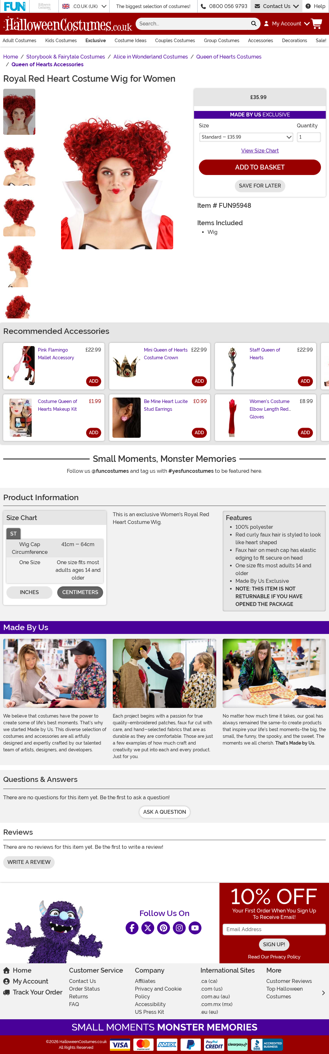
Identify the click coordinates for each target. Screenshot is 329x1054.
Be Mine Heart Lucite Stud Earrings (166, 405)
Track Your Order (37, 992)
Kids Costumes (61, 40)
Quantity (307, 126)
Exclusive (95, 40)
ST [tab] (13, 534)
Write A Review (28, 862)
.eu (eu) (209, 1012)
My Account (30, 981)
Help (319, 6)
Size (204, 126)
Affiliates (145, 981)
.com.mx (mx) (216, 1004)
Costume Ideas (131, 40)
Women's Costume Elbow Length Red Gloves (269, 409)
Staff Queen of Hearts (265, 353)
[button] (286, 24)
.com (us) (211, 989)
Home (22, 970)
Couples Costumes (175, 40)
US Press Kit (149, 1012)
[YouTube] (195, 927)
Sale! (321, 40)
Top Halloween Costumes (284, 993)
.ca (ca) (209, 981)
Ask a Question (164, 812)
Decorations (294, 40)
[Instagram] (179, 927)
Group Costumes (221, 40)
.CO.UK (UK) (86, 6)
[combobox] (191, 24)
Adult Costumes (19, 40)
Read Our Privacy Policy (274, 957)
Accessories (260, 40)
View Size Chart (260, 151)
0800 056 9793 (228, 6)
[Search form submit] (254, 24)
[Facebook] (132, 927)
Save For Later (260, 186)
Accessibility (150, 1004)
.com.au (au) (215, 997)
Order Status (84, 989)
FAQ (74, 1004)
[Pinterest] (163, 927)
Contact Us (276, 6)
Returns (78, 997)
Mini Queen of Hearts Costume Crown (166, 353)
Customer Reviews (289, 981)
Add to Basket (260, 167)
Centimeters (80, 592)
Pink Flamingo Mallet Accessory (56, 353)
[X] (147, 927)
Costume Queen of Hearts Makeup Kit (57, 405)
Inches (29, 592)
